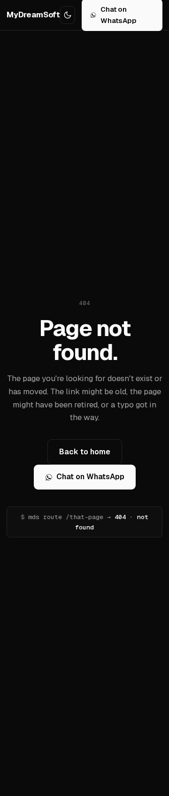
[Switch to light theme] (67, 15)
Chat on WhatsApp (90, 477)
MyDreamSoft (33, 14)
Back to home (84, 452)
